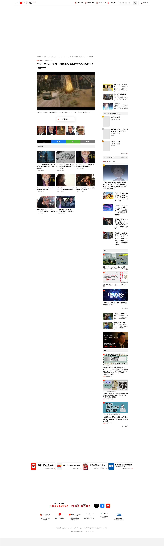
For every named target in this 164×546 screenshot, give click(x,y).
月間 (114, 161)
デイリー (105, 161)
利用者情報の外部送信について (100, 528)
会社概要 (59, 528)
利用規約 (76, 528)
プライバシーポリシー (67, 528)
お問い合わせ (88, 528)
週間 (110, 161)
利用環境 (81, 528)
